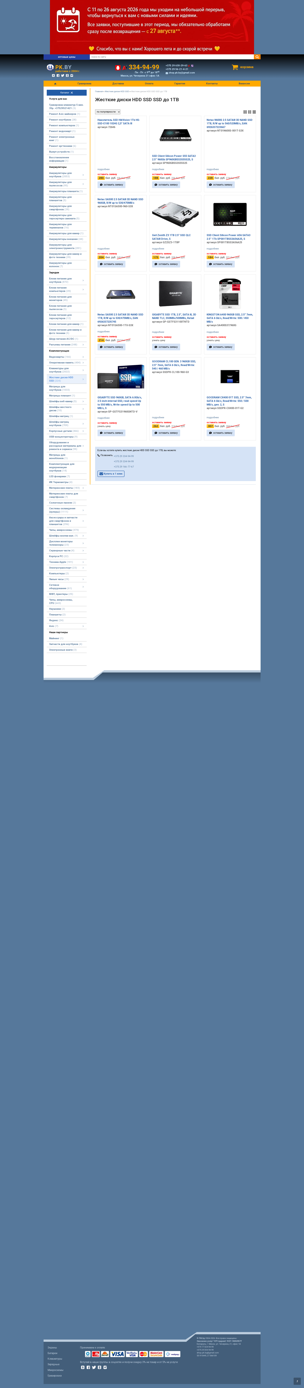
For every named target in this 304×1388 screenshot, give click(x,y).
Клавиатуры (55, 1358)
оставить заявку (113, 184)
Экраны (52, 1347)
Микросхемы (56, 1370)
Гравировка (84, 83)
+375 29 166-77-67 (124, 466)
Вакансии (244, 83)
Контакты (212, 83)
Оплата (149, 83)
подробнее (104, 169)
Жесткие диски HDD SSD (117, 91)
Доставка (118, 83)
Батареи (52, 1353)
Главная (99, 91)
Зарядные (54, 1364)
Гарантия (179, 83)
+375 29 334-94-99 (124, 456)
